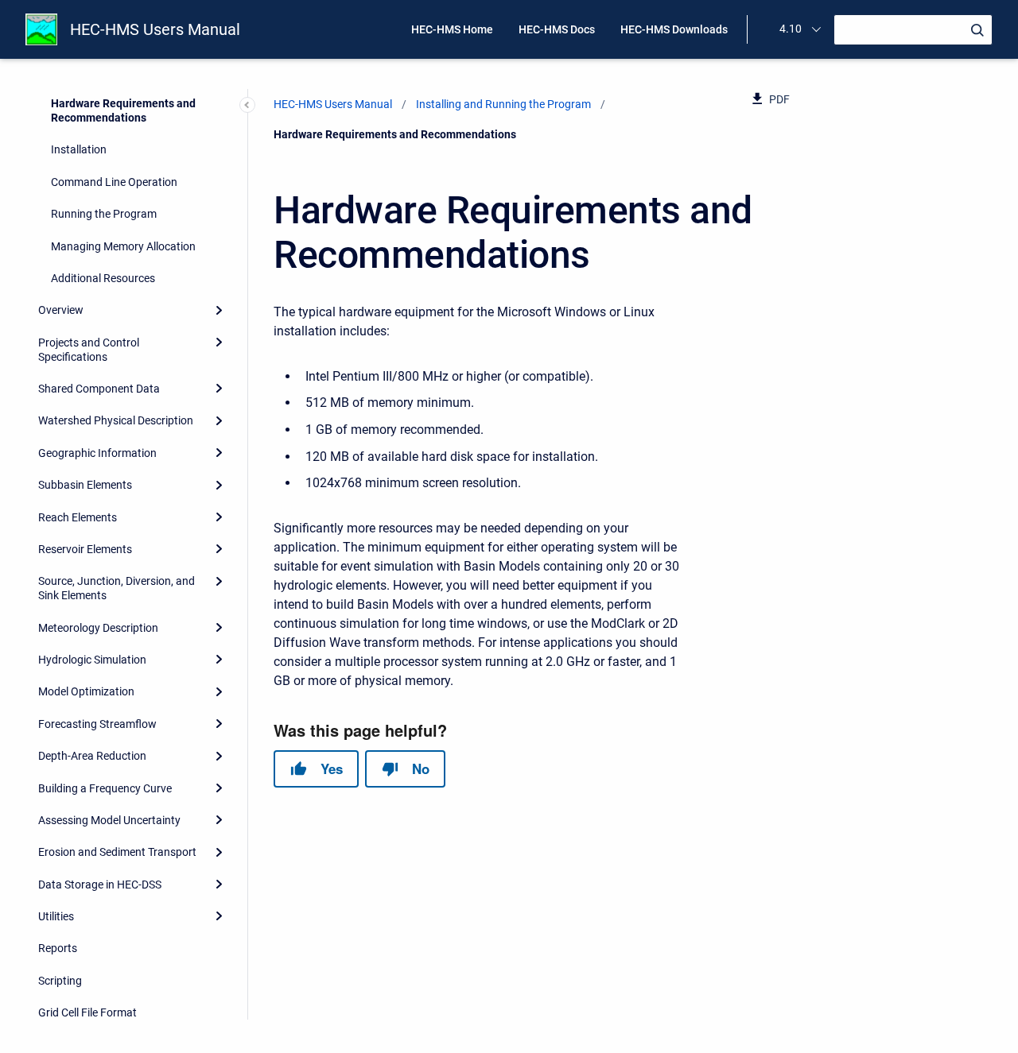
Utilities (56, 916)
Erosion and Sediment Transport (117, 852)
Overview (61, 310)
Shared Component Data (99, 388)
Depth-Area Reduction (92, 755)
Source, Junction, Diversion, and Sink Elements (116, 588)
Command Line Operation (114, 182)
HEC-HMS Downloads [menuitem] (674, 29)
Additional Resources (103, 278)
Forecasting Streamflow (97, 724)
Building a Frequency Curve (105, 788)
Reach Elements (77, 517)
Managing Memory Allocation (123, 246)
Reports (57, 948)
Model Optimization (86, 691)
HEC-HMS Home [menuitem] (452, 29)
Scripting (60, 980)
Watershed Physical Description (115, 420)
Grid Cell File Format (87, 1012)
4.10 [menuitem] (790, 28)
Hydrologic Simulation (92, 659)
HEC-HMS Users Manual (155, 29)
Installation (79, 149)
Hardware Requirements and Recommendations (123, 110)
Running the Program (104, 213)
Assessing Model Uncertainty (109, 820)
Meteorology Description (98, 627)
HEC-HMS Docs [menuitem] (557, 29)
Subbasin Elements (85, 484)
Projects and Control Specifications (88, 349)
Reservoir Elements (85, 549)
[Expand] (219, 310)
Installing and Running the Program (503, 104)
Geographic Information (97, 453)
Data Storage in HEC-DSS (99, 884)
